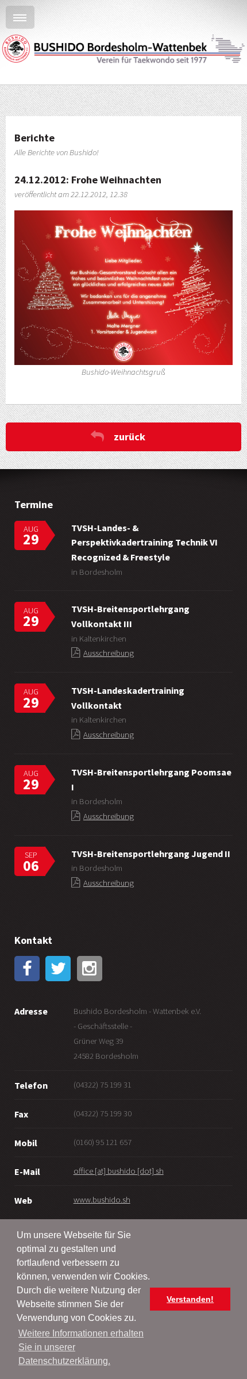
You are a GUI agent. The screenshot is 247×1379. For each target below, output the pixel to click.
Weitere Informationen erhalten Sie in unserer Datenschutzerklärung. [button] (81, 1347)
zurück (129, 436)
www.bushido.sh (102, 1199)
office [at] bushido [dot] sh (119, 1171)
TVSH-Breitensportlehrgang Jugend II (150, 853)
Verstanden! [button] (190, 1299)
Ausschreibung (108, 653)
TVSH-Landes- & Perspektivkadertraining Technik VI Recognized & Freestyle (144, 542)
